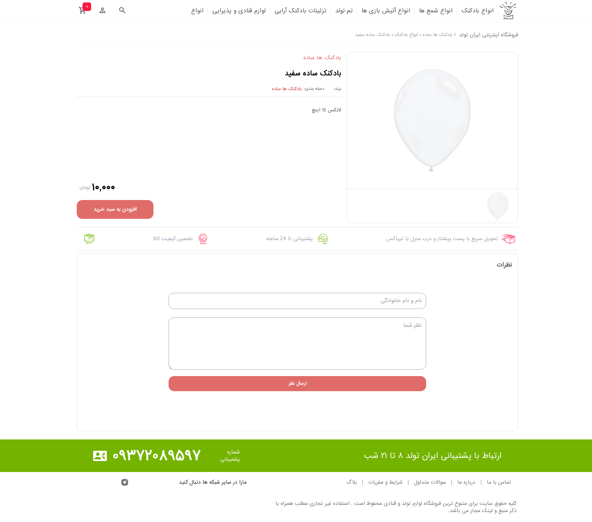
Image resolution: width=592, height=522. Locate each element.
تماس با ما (499, 482)
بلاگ (351, 482)
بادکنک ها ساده (437, 35)
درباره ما (466, 482)
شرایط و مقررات (385, 482)
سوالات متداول (430, 482)
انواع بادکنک (406, 35)
